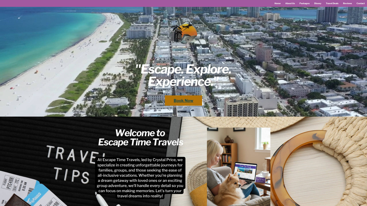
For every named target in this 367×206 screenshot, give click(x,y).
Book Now (183, 100)
